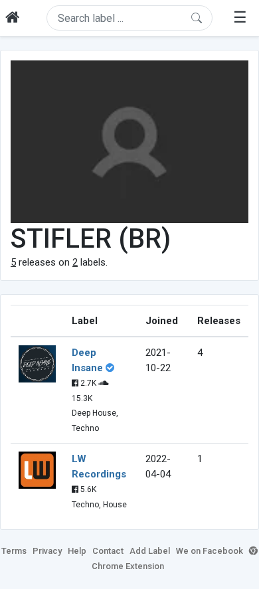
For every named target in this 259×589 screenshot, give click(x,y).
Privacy (47, 551)
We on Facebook (209, 551)
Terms (14, 551)
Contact (108, 551)
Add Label (150, 551)
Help (77, 551)
